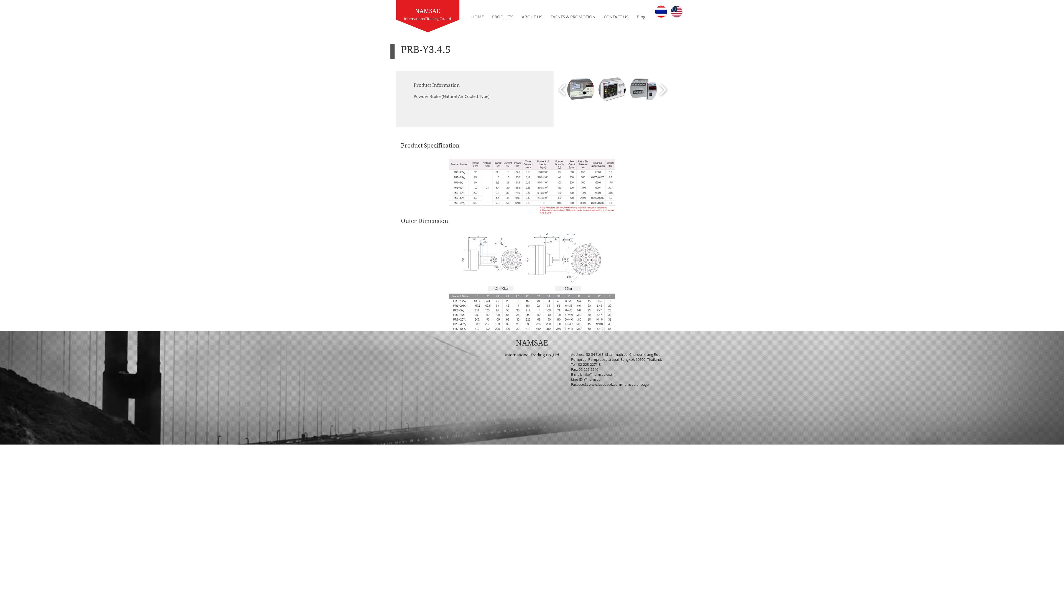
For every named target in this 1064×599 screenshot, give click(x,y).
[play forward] (663, 90)
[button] (580, 89)
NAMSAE (427, 11)
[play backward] (562, 90)
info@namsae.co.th (599, 374)
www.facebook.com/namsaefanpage (619, 384)
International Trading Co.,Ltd (532, 354)
